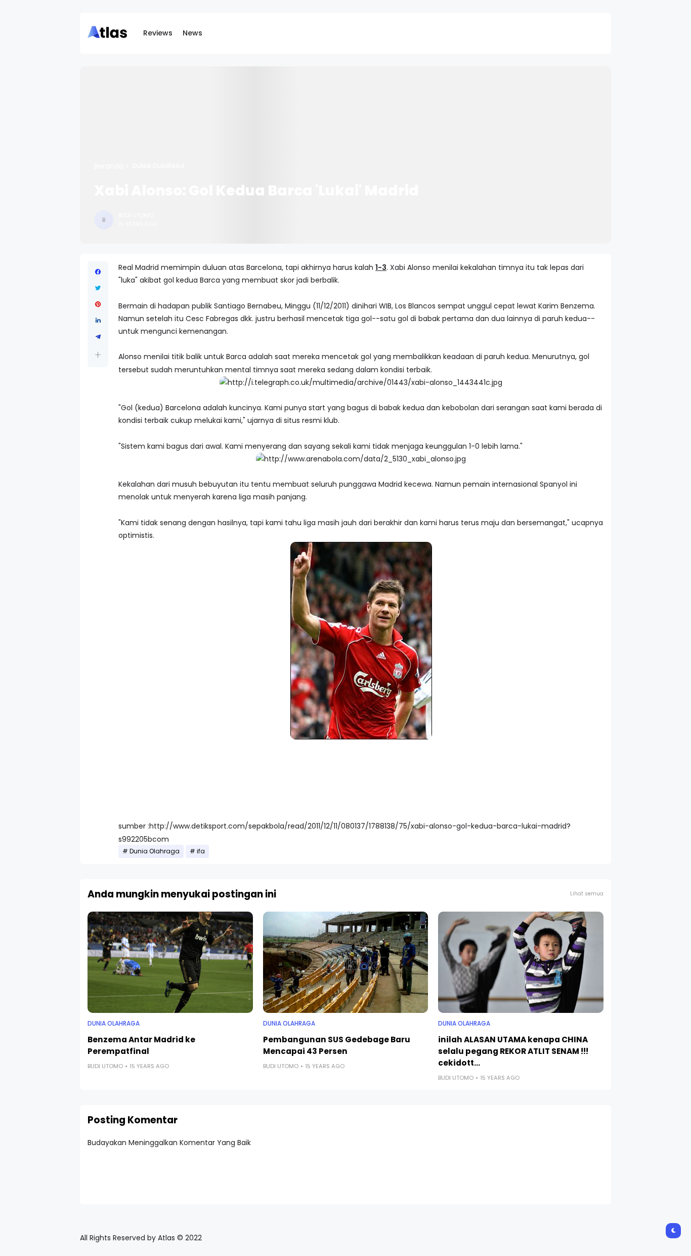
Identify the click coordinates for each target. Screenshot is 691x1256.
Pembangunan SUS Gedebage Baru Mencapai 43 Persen (336, 1045)
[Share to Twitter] (98, 288)
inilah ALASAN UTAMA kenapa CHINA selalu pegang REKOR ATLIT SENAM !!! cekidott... (513, 1051)
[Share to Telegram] (98, 337)
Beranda (108, 166)
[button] (98, 355)
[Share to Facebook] (98, 272)
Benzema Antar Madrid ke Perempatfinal (141, 1045)
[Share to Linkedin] (98, 321)
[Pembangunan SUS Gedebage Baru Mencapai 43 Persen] (345, 962)
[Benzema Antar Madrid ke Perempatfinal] (170, 962)
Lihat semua (586, 893)
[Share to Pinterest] (98, 304)
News (192, 33)
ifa (201, 851)
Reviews (157, 33)
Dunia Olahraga (159, 166)
